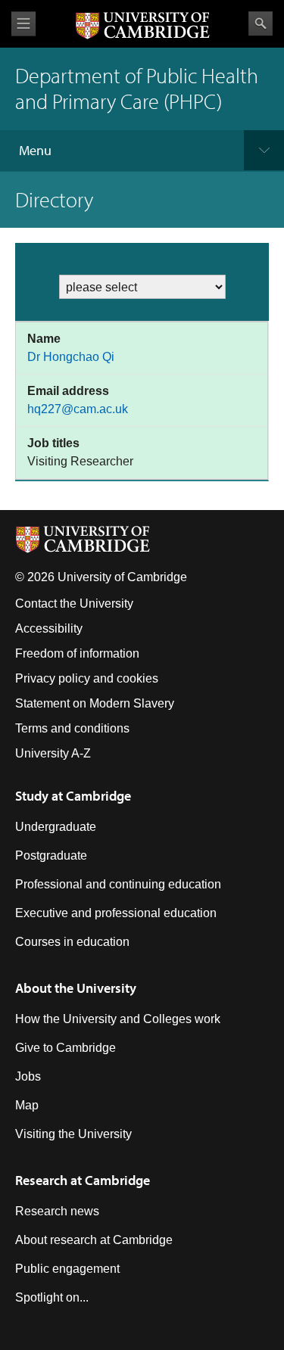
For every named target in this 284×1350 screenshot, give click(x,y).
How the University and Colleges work (117, 1018)
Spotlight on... (52, 1297)
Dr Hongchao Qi (70, 356)
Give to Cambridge (65, 1047)
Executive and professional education (116, 913)
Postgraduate (51, 855)
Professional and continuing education (118, 884)
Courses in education (72, 941)
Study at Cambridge (73, 795)
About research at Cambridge (94, 1239)
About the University (75, 988)
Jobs (28, 1076)
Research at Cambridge (82, 1180)
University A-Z (53, 753)
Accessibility (49, 628)
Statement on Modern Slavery (94, 703)
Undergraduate (55, 826)
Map (27, 1105)
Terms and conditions (72, 728)
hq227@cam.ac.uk (77, 409)
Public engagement (67, 1268)
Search (260, 23)
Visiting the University (73, 1134)
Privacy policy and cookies (86, 678)
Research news (57, 1211)
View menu (23, 23)
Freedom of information (77, 653)
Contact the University (74, 603)
